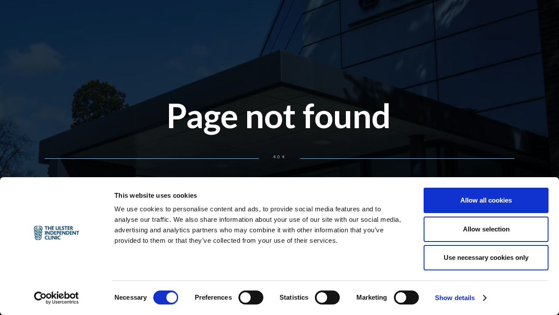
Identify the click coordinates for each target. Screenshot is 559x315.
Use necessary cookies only (486, 257)
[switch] (250, 297)
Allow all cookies (486, 200)
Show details (455, 297)
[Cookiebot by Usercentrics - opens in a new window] (56, 297)
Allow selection (486, 229)
